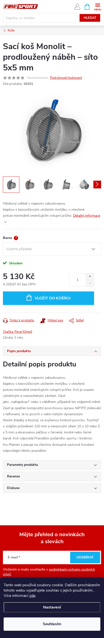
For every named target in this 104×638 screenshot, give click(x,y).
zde (32, 595)
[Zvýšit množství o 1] (90, 276)
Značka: (17, 332)
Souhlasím (52, 624)
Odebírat (85, 557)
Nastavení (52, 607)
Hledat (90, 18)
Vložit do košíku (53, 298)
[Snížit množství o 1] (90, 283)
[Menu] (97, 6)
